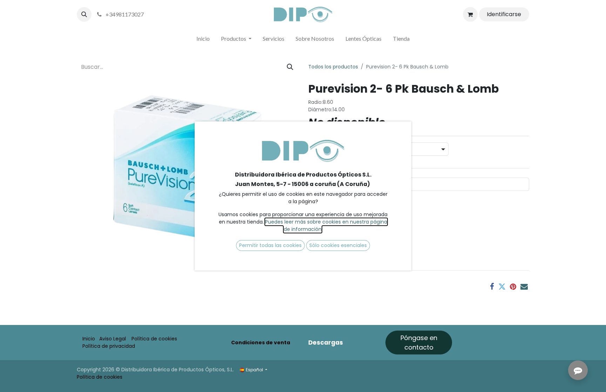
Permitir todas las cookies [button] (270, 245)
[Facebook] (492, 286)
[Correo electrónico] (524, 286)
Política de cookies (154, 338)
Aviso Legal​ (112, 338)
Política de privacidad (108, 346)
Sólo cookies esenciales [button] (338, 245)
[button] (84, 14)
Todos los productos (333, 66)
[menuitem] (203, 40)
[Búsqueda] (290, 67)
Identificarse (504, 14)
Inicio (88, 338)
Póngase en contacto (418, 342)
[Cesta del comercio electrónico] (470, 14)
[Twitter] (502, 286)
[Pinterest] (513, 286)
